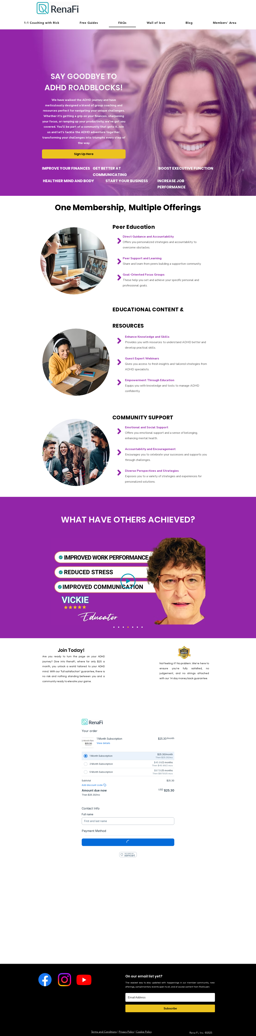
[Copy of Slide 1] (118, 627)
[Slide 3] (142, 627)
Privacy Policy (126, 1031)
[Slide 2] (137, 627)
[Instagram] (64, 979)
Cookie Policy (144, 1031)
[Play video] (128, 581)
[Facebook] (45, 979)
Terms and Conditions (104, 1031)
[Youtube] (84, 979)
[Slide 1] (114, 627)
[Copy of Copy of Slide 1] (132, 627)
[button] (88, 23)
